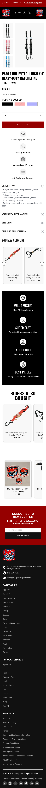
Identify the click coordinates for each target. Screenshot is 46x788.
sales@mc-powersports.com (19, 578)
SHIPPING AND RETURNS (14, 231)
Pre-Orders (7, 636)
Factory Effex (8, 677)
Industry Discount (10, 760)
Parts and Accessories (12, 623)
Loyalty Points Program (12, 764)
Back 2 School (8, 594)
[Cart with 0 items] (30, 13)
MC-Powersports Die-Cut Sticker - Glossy (17, 490)
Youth (5, 644)
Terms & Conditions (11, 743)
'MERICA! (6, 590)
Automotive (7, 648)
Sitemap (38, 779)
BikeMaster (7, 698)
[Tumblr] (26, 783)
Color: (12, 100)
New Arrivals (8, 602)
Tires (5, 627)
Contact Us (7, 727)
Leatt (5, 681)
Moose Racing (8, 685)
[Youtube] (21, 783)
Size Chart (8, 223)
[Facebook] (5, 783)
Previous (4, 3)
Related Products (23, 240)
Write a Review (9, 94)
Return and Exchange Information (16, 735)
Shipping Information (11, 747)
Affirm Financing (9, 723)
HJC (4, 669)
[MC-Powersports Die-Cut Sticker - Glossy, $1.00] (17, 474)
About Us (6, 718)
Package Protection (11, 752)
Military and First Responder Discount (18, 756)
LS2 (4, 689)
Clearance (7, 631)
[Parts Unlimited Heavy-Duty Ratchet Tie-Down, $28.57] (12, 258)
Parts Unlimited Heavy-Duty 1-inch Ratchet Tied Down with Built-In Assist (33, 276)
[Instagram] (10, 783)
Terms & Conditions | (12, 779)
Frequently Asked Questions (14, 739)
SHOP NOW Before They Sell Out (30, 3)
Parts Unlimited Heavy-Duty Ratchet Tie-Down (12, 276)
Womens (6, 640)
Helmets (6, 607)
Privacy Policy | (28, 779)
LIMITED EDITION (9, 598)
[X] (15, 783)
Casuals (6, 615)
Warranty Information (14, 214)
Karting (5, 652)
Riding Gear (7, 611)
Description (8, 186)
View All (6, 706)
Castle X (6, 694)
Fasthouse (7, 673)
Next (42, 3)
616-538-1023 (13, 573)
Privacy (6, 731)
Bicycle (6, 619)
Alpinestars (7, 665)
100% (5, 702)
